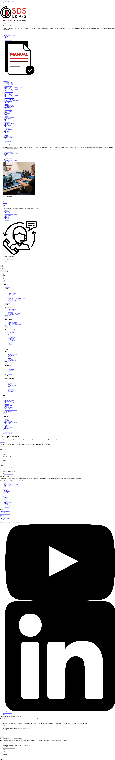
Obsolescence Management (11, 160)
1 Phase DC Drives (9, 92)
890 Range (7, 493)
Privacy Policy (6, 711)
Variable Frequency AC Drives (11, 484)
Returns (7, 220)
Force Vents (7, 122)
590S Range (8, 490)
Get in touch (5, 504)
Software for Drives (9, 106)
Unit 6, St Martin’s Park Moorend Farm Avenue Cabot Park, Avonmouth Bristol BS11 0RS (5, 514)
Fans (6, 112)
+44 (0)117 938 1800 (8, 1)
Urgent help (5, 261)
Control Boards (8, 108)
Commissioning (8, 155)
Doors (6, 104)
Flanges (7, 120)
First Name (5, 458)
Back (4, 281)
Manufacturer (5, 754)
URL (4, 454)
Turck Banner (8, 141)
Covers (6, 116)
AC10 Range (8, 492)
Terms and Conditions (7, 713)
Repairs (7, 156)
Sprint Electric (8, 138)
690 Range (7, 491)
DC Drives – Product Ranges (11, 95)
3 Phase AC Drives (9, 83)
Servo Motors (8, 118)
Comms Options (8, 101)
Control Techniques (9, 134)
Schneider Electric (9, 136)
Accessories (7, 128)
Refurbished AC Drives (10, 90)
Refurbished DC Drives (10, 96)
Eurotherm (7, 131)
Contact (7, 211)
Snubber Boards (8, 111)
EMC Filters (8, 88)
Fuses (6, 124)
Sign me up (3, 446)
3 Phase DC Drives (9, 93)
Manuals (4, 263)
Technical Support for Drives (11, 153)
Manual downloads (7, 81)
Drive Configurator (9, 218)
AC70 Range (8, 495)
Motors (6, 36)
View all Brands (8, 129)
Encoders (7, 119)
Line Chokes (8, 94)
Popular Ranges (6, 489)
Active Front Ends (9, 84)
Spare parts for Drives (10, 35)
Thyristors (7, 113)
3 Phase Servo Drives (9, 99)
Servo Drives (8, 34)
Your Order (7, 499)
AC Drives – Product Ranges (11, 89)
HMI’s (6, 373)
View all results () (4, 271)
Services (4, 142)
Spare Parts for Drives (10, 487)
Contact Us (7, 505)
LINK (6, 114)
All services (5, 201)
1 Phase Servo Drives (9, 98)
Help (4, 496)
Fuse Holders (8, 125)
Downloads (7, 497)
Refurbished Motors (9, 123)
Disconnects (7, 126)
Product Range (6, 751)
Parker (6, 135)
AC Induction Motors (9, 117)
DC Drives (7, 32)
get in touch (37, 439)
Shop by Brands (8, 40)
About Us (5, 203)
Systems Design (8, 152)
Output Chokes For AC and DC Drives (13, 87)
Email (4, 460)
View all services (8, 161)
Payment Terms (8, 502)
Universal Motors (9, 137)
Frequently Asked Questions (11, 214)
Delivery (7, 217)
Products (4, 23)
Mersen (6, 132)
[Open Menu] (0, 5)
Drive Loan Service (9, 150)
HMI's (6, 38)
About (6, 210)
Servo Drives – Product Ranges (12, 100)
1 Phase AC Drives (9, 82)
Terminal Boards (8, 110)
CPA (6, 130)
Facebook (5, 725)
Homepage (2, 442)
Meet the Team (8, 212)
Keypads (7, 102)
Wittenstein (7, 140)
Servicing (7, 154)
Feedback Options (9, 105)
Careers (7, 507)
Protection (7, 37)
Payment (7, 216)
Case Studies (8, 215)
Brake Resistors (8, 86)
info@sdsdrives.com (8, 2)
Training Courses (9, 158)
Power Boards (8, 107)
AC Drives (7, 31)
